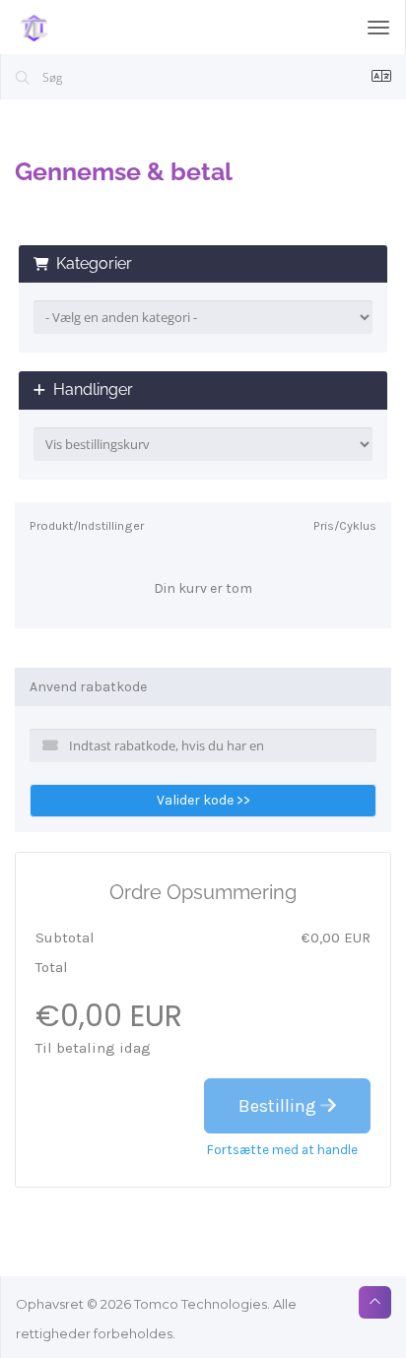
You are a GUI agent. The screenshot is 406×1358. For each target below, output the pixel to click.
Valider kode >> (203, 800)
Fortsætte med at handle (282, 1149)
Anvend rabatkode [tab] (88, 687)
